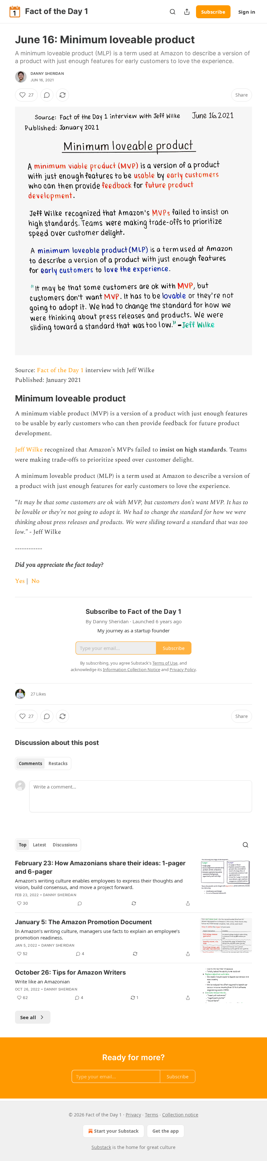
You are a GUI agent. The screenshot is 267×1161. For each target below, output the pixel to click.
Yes (20, 581)
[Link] (6, 399)
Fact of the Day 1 (60, 370)
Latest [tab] (39, 845)
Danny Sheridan (47, 73)
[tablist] (43, 763)
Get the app (165, 1131)
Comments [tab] (30, 763)
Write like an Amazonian (42, 981)
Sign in (246, 11)
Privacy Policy (183, 669)
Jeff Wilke (29, 449)
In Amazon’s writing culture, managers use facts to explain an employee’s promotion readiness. (97, 934)
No (35, 581)
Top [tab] (22, 845)
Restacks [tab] (58, 763)
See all (28, 1017)
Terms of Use (164, 663)
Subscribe (213, 11)
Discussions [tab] (65, 845)
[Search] (172, 11)
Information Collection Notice (131, 669)
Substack (101, 1147)
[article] (133, 883)
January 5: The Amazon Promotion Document (83, 922)
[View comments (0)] (46, 94)
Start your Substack (116, 1131)
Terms (151, 1115)
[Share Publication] (186, 11)
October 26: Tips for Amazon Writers (70, 972)
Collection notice (180, 1115)
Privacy (133, 1115)
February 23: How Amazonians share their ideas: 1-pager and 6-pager (100, 867)
